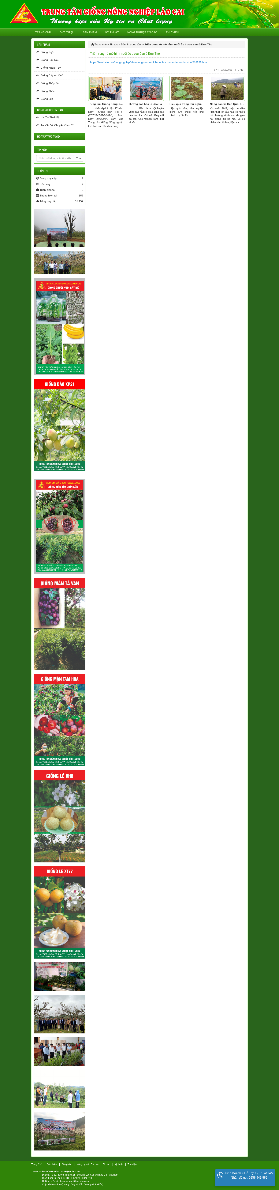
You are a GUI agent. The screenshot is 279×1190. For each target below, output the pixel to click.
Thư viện (172, 32)
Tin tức (114, 44)
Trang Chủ (36, 1164)
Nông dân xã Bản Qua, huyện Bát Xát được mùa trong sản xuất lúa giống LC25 (227, 103)
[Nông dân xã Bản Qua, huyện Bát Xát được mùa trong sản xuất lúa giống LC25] (227, 88)
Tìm (78, 158)
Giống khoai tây (50, 67)
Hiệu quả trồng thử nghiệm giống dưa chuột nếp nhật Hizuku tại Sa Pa (186, 103)
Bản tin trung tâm (131, 44)
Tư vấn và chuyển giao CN (57, 125)
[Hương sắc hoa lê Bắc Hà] (146, 88)
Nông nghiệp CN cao (142, 32)
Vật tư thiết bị (49, 117)
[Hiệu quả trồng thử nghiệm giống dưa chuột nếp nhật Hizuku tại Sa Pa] (186, 88)
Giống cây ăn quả (51, 75)
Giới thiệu (67, 32)
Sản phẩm (90, 32)
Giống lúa (46, 98)
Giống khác (47, 91)
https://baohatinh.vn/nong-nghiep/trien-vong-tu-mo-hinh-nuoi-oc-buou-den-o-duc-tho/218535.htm (148, 62)
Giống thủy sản (50, 83)
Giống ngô (47, 52)
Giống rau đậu (49, 59)
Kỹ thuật (112, 32)
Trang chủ (43, 32)
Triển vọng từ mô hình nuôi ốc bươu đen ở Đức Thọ (125, 53)
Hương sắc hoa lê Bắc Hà (145, 103)
